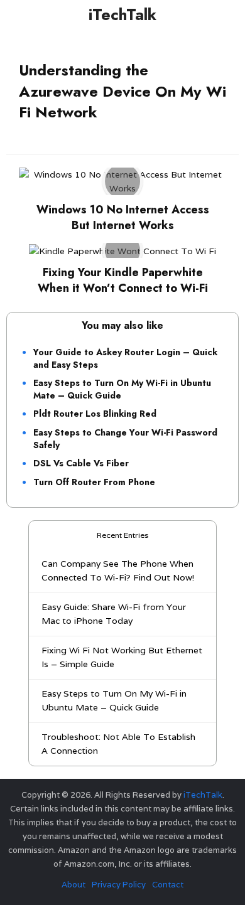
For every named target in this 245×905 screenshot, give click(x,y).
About (73, 884)
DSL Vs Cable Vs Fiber (81, 463)
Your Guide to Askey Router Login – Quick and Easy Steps (125, 358)
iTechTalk (122, 14)
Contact (167, 884)
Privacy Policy (119, 884)
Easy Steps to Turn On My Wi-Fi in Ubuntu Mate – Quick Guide (122, 389)
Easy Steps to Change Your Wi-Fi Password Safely (125, 438)
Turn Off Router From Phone (94, 482)
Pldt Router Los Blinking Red (94, 413)
